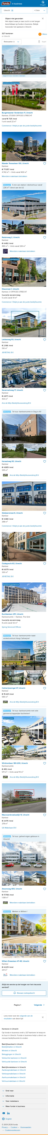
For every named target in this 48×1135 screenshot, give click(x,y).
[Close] (42, 18)
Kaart (43, 42)
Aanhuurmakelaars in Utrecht (14, 1077)
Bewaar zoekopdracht (26, 993)
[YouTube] (4, 1113)
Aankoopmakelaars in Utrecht (14, 1070)
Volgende (38, 1005)
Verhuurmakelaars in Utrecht (13, 1081)
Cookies (14, 1127)
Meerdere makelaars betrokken (22, 251)
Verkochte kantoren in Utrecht (14, 1058)
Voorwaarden (25, 1127)
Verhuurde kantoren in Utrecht (14, 1062)
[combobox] (17, 10)
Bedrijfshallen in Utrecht (12, 1047)
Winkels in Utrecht (9, 1050)
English (9, 1119)
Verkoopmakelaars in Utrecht (13, 1074)
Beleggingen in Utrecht (11, 1054)
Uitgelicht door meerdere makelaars (14, 76)
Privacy (5, 1127)
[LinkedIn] (8, 1113)
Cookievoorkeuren (12, 1130)
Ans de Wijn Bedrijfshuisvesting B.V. (24, 475)
